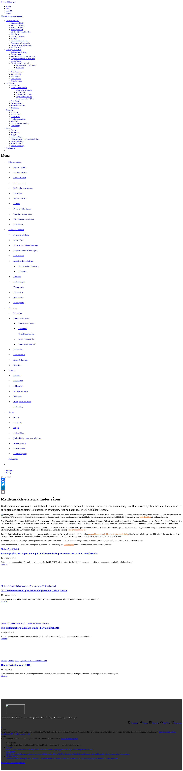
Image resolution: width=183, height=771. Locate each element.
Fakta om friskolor (12, 21)
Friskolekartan (16, 47)
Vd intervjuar (15, 77)
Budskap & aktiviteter (13, 50)
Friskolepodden (16, 81)
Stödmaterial (15, 117)
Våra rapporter (16, 74)
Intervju (4, 660)
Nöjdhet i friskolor (17, 36)
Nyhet (8, 473)
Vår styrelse (15, 132)
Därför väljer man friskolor (20, 32)
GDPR (16, 549)
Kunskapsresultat (17, 30)
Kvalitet (35, 660)
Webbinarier (15, 121)
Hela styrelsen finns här (77, 530)
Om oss (8, 128)
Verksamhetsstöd (49, 586)
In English (9, 11)
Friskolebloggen (16, 72)
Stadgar (13, 135)
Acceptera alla (24, 734)
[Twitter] (91, 484)
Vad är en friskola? (17, 25)
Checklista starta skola (23, 94)
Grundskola (24, 586)
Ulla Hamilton (145, 517)
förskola (16, 586)
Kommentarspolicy (17, 146)
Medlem (9, 471)
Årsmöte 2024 (16, 54)
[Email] (91, 492)
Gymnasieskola (36, 586)
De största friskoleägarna (19, 41)
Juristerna (9, 110)
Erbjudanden (15, 101)
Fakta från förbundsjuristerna (21, 45)
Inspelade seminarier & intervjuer (23, 59)
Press (7, 9)
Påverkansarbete (16, 103)
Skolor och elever (17, 27)
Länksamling (15, 126)
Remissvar (14, 70)
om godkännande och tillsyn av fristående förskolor (108, 534)
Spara (3, 763)
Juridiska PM (15, 114)
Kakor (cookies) (16, 144)
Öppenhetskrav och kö (24, 97)
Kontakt (8, 6)
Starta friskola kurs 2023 (24, 99)
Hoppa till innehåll (8, 2)
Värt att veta (20, 92)
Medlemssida (10, 148)
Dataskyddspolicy (17, 141)
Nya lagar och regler (18, 119)
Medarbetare (15, 34)
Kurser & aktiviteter (18, 106)
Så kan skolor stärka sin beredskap (23, 56)
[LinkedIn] (91, 488)
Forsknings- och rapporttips (20, 43)
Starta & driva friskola (19, 88)
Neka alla (15, 734)
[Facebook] (91, 480)
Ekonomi (14, 39)
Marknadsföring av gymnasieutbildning (25, 139)
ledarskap (43, 660)
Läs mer (4, 564)
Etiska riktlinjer (16, 137)
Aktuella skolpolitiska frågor (21, 63)
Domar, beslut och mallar (20, 123)
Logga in (8, 13)
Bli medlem (10, 83)
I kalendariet (69, 545)
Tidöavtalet (20, 68)
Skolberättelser (16, 61)
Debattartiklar (16, 79)
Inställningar (6, 734)
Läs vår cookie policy (167, 732)
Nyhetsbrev (15, 108)
